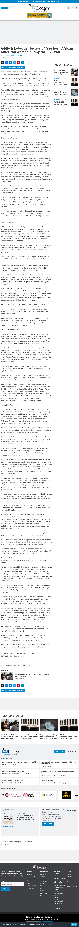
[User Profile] (68, 7)
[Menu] (76, 7)
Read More (48, 824)
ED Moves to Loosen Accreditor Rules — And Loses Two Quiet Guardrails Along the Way (60, 102)
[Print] (2, 62)
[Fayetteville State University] (31, 795)
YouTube (6, 833)
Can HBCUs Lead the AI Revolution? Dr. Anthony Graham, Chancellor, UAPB (26, 817)
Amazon (17, 830)
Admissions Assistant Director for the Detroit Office (19, 762)
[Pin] (18, 62)
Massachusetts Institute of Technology (53, 775)
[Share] (6, 62)
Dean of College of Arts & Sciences (13, 771)
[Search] (72, 7)
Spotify (24, 830)
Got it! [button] (74, 924)
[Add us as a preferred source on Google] (22, 62)
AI (15, 672)
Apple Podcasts (8, 830)
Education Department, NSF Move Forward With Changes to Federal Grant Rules (60, 82)
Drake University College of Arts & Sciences (15, 773)
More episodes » (8, 826)
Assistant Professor (47, 780)
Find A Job (59, 751)
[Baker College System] (66, 795)
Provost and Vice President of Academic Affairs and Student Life (58, 763)
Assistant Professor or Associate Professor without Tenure (58, 772)
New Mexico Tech (46, 766)
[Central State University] (48, 795)
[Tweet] (14, 62)
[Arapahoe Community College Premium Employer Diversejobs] (13, 795)
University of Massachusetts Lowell (13, 783)
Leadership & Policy (59, 79)
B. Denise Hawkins (9, 55)
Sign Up (5, 889)
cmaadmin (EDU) (21, 55)
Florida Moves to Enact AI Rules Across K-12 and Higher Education (32, 675)
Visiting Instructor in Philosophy (13, 780)
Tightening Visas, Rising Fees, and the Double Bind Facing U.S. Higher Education (60, 92)
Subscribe (4, 7)
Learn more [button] (51, 924)
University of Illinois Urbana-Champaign (54, 783)
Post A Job (72, 751)
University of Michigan (9, 764)
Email (2, 881)
